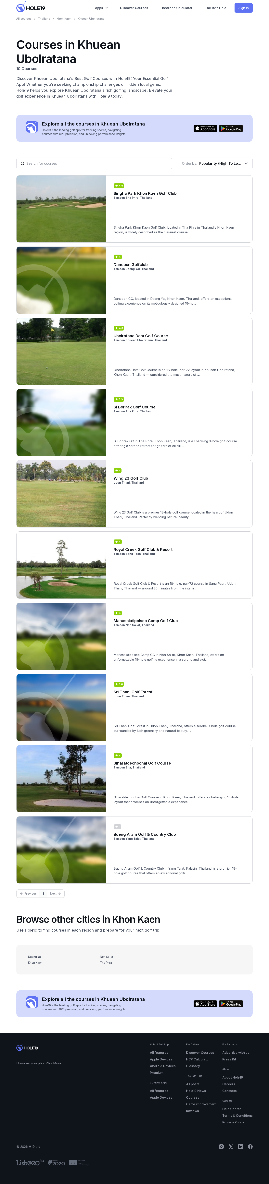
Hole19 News (196, 1091)
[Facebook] (250, 1146)
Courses (192, 1097)
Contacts (229, 1091)
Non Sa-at (106, 956)
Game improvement (201, 1104)
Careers (228, 1084)
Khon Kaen (64, 18)
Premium (156, 1073)
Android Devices (163, 1066)
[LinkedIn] (240, 1146)
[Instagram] (221, 1146)
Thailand (44, 18)
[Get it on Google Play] (231, 128)
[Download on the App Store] (205, 128)
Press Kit (229, 1059)
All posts (192, 1084)
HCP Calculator (198, 1059)
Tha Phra (106, 962)
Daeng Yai (34, 956)
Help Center (231, 1109)
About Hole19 (232, 1077)
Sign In (243, 8)
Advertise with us (235, 1053)
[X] (231, 1146)
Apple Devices (161, 1059)
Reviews (192, 1111)
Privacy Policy (233, 1122)
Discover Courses (200, 1053)
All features (159, 1053)
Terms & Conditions (237, 1116)
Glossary (193, 1066)
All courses (24, 18)
